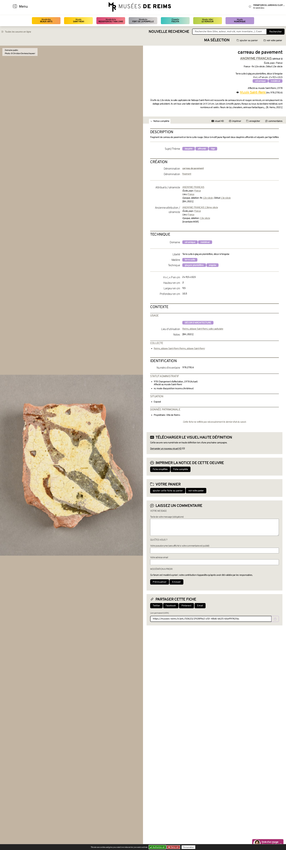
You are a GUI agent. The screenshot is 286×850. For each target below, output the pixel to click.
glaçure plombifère (194, 265)
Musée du (143, 20)
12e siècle (208, 198)
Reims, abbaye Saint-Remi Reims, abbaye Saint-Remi (179, 348)
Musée (78, 20)
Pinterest (186, 605)
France (197, 190)
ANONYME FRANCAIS (193, 187)
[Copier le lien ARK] (275, 619)
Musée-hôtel (207, 20)
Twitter (156, 605)
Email (200, 605)
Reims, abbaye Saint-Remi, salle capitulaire (202, 328)
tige (213, 148)
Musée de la (110, 20)
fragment (186, 174)
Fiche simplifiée (160, 469)
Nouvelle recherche (169, 31)
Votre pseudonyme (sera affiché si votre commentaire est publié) (179, 545)
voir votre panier (274, 40)
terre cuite (190, 259)
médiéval (275, 81)
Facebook (171, 605)
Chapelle (175, 20)
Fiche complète (180, 469)
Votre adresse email (159, 557)
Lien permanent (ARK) (159, 613)
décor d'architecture (198, 322)
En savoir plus (258, 8)
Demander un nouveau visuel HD (166, 448)
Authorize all (158, 847)
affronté (202, 148)
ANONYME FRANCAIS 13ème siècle (200, 207)
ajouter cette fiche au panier (168, 490)
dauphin (188, 148)
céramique (260, 81)
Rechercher (275, 31)
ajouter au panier (249, 40)
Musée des (46, 20)
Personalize (188, 847)
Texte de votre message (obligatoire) (167, 517)
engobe (212, 265)
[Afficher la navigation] (15, 7)
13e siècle (226, 198)
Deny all (174, 847)
